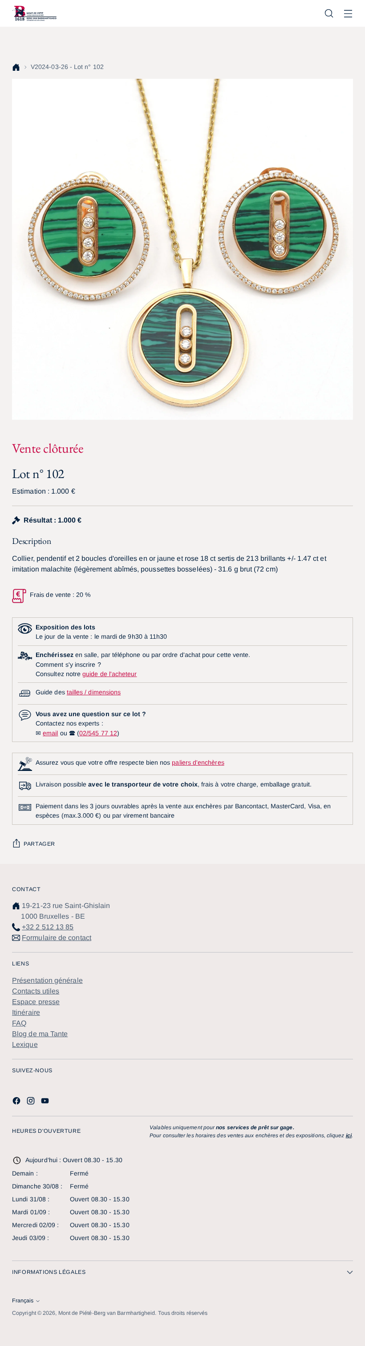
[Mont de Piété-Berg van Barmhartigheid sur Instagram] (31, 1102)
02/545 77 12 (98, 733)
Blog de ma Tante (40, 1034)
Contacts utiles (35, 991)
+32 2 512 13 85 (47, 927)
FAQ (19, 1023)
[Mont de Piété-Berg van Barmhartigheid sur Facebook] (17, 1102)
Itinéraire (26, 1012)
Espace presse (36, 1001)
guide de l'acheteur (109, 673)
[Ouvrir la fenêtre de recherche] (329, 13)
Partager (39, 844)
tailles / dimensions (94, 692)
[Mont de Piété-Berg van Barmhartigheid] (34, 13)
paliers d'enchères (198, 762)
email (50, 733)
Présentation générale (47, 980)
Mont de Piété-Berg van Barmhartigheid (106, 1313)
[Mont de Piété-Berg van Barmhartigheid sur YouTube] (46, 1102)
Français (22, 1300)
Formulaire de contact (56, 937)
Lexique (25, 1044)
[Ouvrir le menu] (348, 13)
